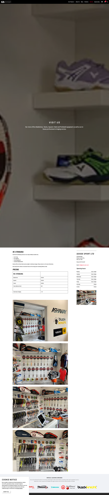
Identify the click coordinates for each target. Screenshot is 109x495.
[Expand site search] (107, 1)
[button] (40, 320)
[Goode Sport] (6, 2)
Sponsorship (97, 2)
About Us (78, 2)
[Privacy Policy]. (19, 488)
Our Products (71, 2)
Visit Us (91, 2)
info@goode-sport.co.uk (84, 265)
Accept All (6, 491)
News (82, 2)
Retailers (86, 2)
